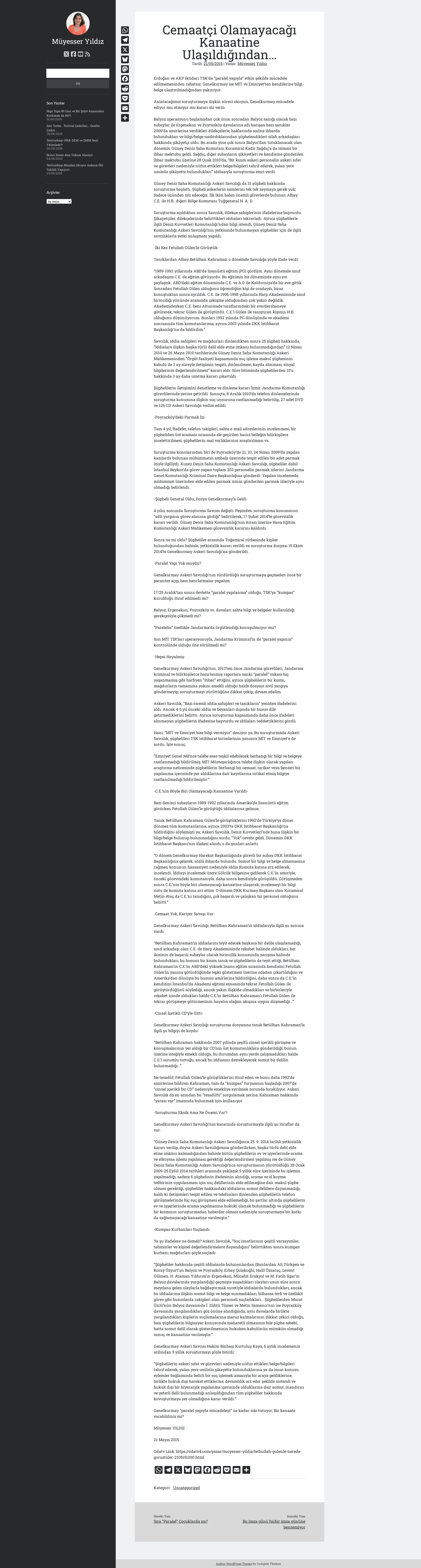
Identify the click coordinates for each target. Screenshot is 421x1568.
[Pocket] (125, 98)
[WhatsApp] (125, 30)
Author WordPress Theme (234, 1564)
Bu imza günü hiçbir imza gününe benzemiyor (274, 1524)
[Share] (125, 118)
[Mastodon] (125, 69)
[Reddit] (125, 88)
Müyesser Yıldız (78, 41)
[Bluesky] (125, 59)
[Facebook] (125, 79)
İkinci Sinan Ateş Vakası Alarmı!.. (70, 155)
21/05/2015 (212, 63)
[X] (125, 50)
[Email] (125, 108)
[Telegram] (125, 40)
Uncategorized (186, 1487)
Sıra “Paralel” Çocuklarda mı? (181, 1521)
